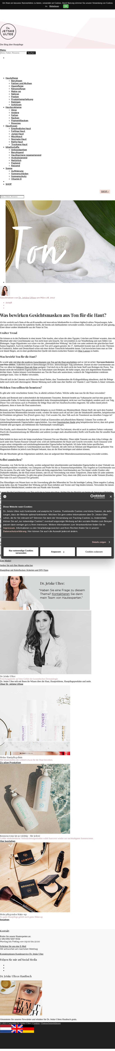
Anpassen (56, 552)
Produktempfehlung (22, 99)
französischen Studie (66, 422)
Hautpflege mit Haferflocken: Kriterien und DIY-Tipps (24, 570)
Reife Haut (17, 141)
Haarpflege (17, 86)
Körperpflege (18, 88)
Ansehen (4, 919)
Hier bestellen (7, 841)
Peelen (15, 96)
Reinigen (15, 102)
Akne (14, 110)
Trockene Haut (19, 144)
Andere (15, 112)
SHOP (9, 184)
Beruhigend (17, 152)
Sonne (9, 168)
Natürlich (16, 160)
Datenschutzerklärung (14, 531)
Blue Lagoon (84, 351)
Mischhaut (16, 136)
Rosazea (16, 123)
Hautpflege (12, 78)
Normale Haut (19, 139)
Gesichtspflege (14, 68)
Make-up (10, 11)
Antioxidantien (19, 149)
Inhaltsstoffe (12, 147)
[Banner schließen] (111, 497)
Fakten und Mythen (21, 83)
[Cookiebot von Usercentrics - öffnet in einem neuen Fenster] (92, 496)
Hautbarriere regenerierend (26, 155)
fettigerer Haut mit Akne (27, 367)
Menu (3, 50)
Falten (14, 115)
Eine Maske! (5, 560)
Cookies (36, 1023)
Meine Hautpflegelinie (17, 62)
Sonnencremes (14, 65)
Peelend (15, 163)
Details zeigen (99, 542)
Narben (15, 118)
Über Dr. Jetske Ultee (11, 684)
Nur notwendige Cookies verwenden (21, 551)
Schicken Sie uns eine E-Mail (13, 946)
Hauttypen (11, 125)
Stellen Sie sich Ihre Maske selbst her (16, 565)
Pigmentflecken (19, 120)
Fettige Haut (18, 131)
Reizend (15, 165)
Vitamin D (16, 179)
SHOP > (105, 191)
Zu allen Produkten (10, 762)
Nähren (15, 94)
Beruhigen (16, 80)
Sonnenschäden (19, 173)
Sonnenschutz (19, 176)
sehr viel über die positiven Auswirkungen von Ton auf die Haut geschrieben (43, 362)
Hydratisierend (19, 157)
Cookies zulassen (94, 552)
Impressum (9, 528)
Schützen (16, 104)
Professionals (13, 14)
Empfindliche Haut (21, 128)
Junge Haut (17, 133)
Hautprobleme (13, 107)
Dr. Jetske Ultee (27, 297)
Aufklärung (17, 171)
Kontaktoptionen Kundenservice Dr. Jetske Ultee (21, 954)
